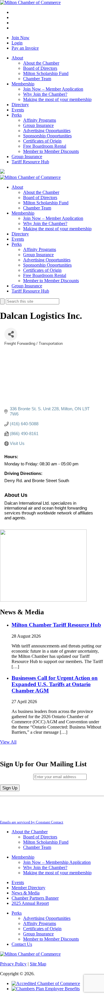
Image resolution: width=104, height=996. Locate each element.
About (17, 57)
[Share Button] (10, 334)
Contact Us (22, 944)
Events (18, 109)
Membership (23, 83)
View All (8, 741)
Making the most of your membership (57, 99)
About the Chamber (41, 63)
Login (17, 42)
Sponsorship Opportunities (47, 135)
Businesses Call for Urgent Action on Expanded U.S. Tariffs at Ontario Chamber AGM (55, 684)
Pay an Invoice (25, 48)
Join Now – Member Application (53, 89)
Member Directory (28, 887)
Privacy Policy (13, 963)
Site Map (38, 963)
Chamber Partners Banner (35, 898)
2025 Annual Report (30, 903)
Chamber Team (37, 78)
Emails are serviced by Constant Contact (31, 822)
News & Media (26, 892)
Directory (20, 104)
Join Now (20, 37)
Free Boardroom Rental (44, 146)
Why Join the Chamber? (45, 94)
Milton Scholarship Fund (45, 73)
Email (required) (16, 776)
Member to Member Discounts (51, 151)
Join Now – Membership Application (57, 862)
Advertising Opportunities (46, 130)
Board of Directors (40, 68)
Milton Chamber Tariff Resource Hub (56, 625)
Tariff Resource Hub (30, 161)
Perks (17, 115)
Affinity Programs (39, 120)
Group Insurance (38, 125)
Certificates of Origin (42, 140)
